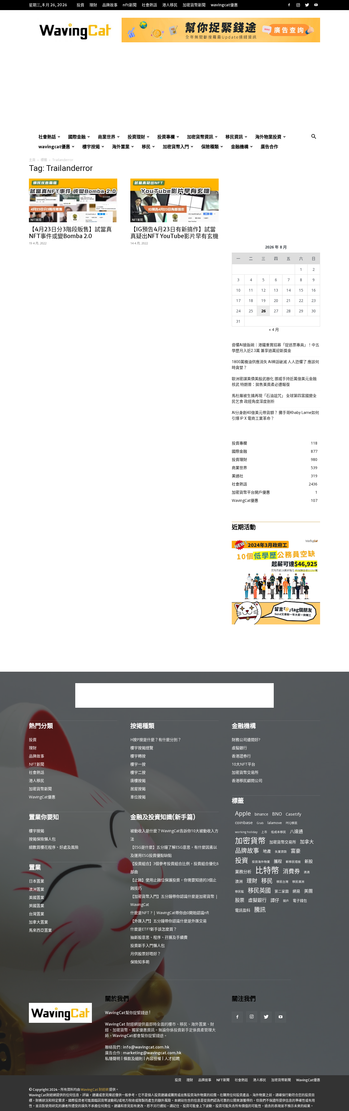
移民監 (239, 891)
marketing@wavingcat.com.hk (152, 1052)
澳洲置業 (36, 889)
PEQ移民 (291, 823)
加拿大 (307, 842)
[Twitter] (307, 5)
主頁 (32, 160)
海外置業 (121, 146)
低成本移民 (278, 832)
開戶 (286, 901)
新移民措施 (293, 862)
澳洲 (239, 881)
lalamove (274, 822)
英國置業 (36, 905)
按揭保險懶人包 (42, 839)
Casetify (293, 814)
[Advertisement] (174, 91)
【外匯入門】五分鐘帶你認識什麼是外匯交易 (168, 920)
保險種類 (210, 146)
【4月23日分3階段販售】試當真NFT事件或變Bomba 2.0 (70, 233)
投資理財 (136, 137)
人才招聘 (172, 1058)
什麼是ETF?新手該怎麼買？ (153, 929)
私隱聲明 (112, 1058)
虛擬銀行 (239, 747)
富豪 (295, 851)
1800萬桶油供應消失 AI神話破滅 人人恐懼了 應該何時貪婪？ (275, 365)
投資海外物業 (261, 862)
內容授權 (153, 1058)
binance (261, 814)
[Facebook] (289, 5)
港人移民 (169, 4)
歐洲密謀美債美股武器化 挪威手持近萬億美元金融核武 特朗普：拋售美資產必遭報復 (274, 382)
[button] (313, 137)
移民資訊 (234, 137)
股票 (239, 900)
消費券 (291, 871)
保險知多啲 (139, 961)
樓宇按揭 (91, 146)
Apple (243, 813)
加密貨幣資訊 (200, 137)
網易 (296, 891)
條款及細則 (133, 1058)
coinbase (244, 822)
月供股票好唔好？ (145, 953)
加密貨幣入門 (176, 146)
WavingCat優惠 (224, 4)
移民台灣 (282, 882)
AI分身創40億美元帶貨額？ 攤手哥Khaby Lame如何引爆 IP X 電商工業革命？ (275, 415)
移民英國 (259, 890)
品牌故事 (110, 4)
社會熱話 (149, 4)
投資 (80, 4)
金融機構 (239, 146)
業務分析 (243, 871)
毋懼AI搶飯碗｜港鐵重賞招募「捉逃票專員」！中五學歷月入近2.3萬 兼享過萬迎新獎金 (275, 348)
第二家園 (282, 891)
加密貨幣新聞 (194, 4)
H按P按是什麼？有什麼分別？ (155, 739)
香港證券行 (241, 756)
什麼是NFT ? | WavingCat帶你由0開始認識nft (169, 912)
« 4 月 (274, 329)
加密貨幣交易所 (245, 772)
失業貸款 (281, 852)
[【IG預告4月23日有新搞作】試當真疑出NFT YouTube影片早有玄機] (174, 200)
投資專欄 (166, 137)
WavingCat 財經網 (95, 1090)
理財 (93, 4)
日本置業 (36, 881)
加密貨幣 (250, 840)
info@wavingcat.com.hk (146, 1047)
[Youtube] (316, 5)
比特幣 (267, 870)
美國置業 (36, 897)
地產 (267, 851)
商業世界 (106, 137)
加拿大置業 (38, 922)
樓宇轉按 (138, 756)
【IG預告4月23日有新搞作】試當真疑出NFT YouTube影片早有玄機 (174, 233)
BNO (277, 814)
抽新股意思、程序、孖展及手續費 (159, 937)
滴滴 (307, 872)
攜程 (278, 861)
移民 (146, 146)
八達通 (296, 831)
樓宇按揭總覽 (141, 747)
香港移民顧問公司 (247, 780)
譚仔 (274, 900)
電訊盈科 (242, 910)
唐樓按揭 (138, 780)
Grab (260, 823)
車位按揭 (138, 796)
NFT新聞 (130, 4)
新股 (309, 861)
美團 (308, 891)
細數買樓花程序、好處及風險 (54, 847)
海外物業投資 (268, 137)
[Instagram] (298, 5)
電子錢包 (300, 900)
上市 (264, 832)
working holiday (246, 832)
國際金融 (77, 137)
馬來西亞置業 (40, 930)
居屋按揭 (138, 788)
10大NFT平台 (243, 764)
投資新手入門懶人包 (147, 945)
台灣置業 (36, 913)
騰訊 (260, 909)
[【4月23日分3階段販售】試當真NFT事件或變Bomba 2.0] (73, 200)
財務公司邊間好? (246, 739)
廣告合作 (269, 146)
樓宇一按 (138, 764)
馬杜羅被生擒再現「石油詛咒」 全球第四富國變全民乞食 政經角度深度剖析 (274, 398)
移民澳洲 (298, 882)
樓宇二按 (138, 772)
